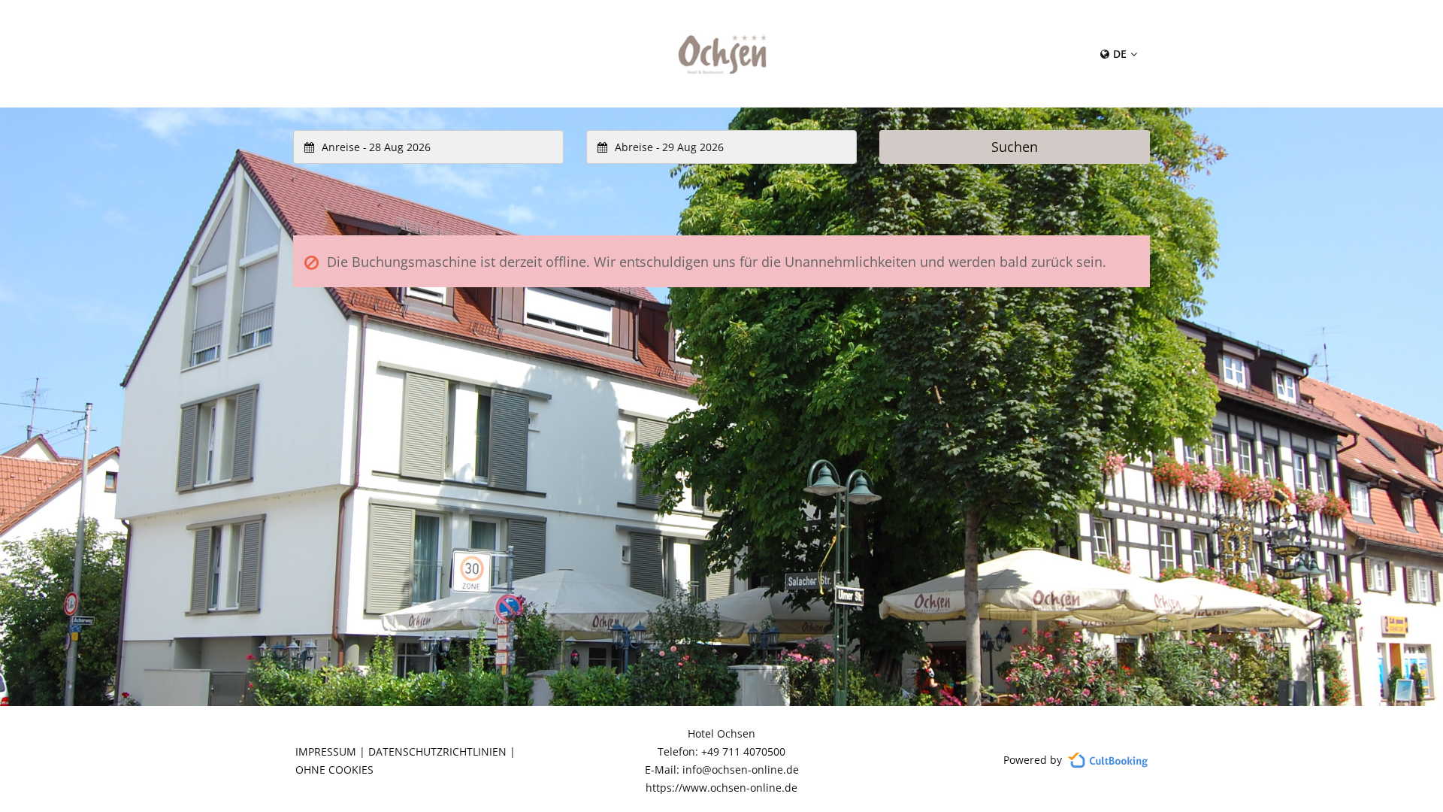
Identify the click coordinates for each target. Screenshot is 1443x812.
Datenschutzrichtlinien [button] (437, 751)
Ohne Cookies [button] (334, 769)
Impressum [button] (325, 751)
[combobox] (428, 147)
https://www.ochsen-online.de (721, 787)
